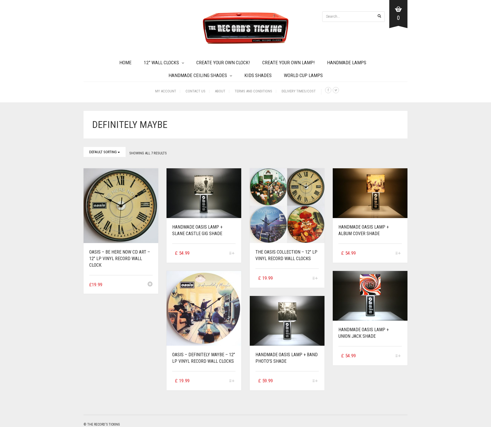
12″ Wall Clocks (161, 62)
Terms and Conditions (253, 91)
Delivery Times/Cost (299, 91)
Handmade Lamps (346, 62)
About (220, 91)
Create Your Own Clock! (223, 62)
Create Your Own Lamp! (288, 62)
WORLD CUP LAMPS (303, 75)
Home (125, 62)
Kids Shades (258, 75)
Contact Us (195, 91)
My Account (165, 91)
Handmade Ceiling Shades (197, 75)
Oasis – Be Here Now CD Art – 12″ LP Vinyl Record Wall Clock (119, 258)
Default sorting (103, 152)
